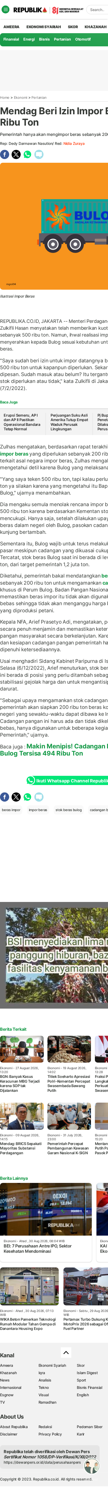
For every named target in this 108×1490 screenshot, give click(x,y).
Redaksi (45, 1426)
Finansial (11, 39)
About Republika (14, 1426)
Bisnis (44, 39)
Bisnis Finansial (89, 1387)
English (83, 1395)
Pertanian (62, 39)
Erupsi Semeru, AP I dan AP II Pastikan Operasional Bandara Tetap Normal (22, 422)
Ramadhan (47, 1402)
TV (2, 1402)
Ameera (6, 1365)
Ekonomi (21, 97)
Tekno (44, 1387)
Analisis (45, 1380)
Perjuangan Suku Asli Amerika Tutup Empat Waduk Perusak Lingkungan (69, 422)
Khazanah (8, 1372)
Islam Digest (87, 1372)
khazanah (95, 26)
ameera (11, 26)
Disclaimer (8, 1434)
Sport (81, 1380)
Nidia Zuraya (73, 143)
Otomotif (83, 39)
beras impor (11, 810)
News (5, 1380)
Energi (29, 39)
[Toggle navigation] (5, 9)
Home (4, 97)
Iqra (42, 1372)
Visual (44, 1395)
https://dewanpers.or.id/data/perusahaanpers (42, 1462)
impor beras (14, 454)
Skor (80, 1365)
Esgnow (7, 1395)
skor (73, 26)
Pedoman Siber (89, 1426)
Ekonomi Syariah (43, 26)
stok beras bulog (69, 810)
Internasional (10, 1387)
